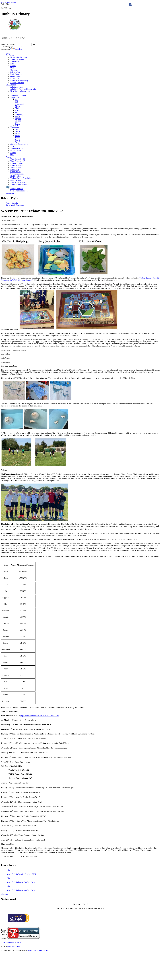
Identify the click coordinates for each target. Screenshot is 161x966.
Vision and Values (17, 59)
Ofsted (12, 68)
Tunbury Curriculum (18, 95)
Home (8, 53)
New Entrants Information (20, 91)
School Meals (15, 172)
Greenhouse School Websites (38, 950)
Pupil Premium (15, 74)
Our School (10, 55)
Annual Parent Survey (18, 184)
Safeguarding (15, 72)
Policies (13, 66)
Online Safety (15, 76)
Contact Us (10, 193)
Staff (12, 64)
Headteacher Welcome (18, 57)
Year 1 (17, 131)
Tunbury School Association (20, 178)
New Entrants (11, 85)
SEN (12, 146)
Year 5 (17, 140)
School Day (14, 170)
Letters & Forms (16, 165)
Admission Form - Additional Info (23, 89)
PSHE (17, 125)
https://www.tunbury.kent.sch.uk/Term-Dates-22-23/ (39, 716)
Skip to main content (8, 2)
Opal (12, 155)
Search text (5, 44)
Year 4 (17, 138)
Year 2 (17, 134)
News (8, 187)
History (18, 110)
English (18, 119)
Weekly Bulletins (16, 189)
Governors (14, 70)
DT (16, 123)
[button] (11, 8)
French (17, 117)
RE (16, 100)
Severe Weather (16, 180)
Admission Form (16, 87)
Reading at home (16, 163)
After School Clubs (17, 182)
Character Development (19, 144)
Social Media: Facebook (19, 191)
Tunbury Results (16, 148)
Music (17, 108)
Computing (19, 104)
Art (16, 102)
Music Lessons (15, 151)
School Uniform (16, 167)
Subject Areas (15, 97)
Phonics (13, 153)
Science (18, 121)
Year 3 (17, 136)
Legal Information (14, 946)
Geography (19, 114)
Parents (8, 157)
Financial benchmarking (19, 81)
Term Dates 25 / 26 (17, 159)
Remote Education (17, 83)
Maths (17, 106)
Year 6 (17, 142)
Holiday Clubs (15, 176)
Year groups (14, 127)
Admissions (14, 61)
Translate (18, 49)
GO (33, 44)
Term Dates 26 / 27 (17, 161)
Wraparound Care (17, 174)
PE (16, 112)
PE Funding (14, 78)
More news (5, 894)
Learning (9, 93)
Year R (17, 129)
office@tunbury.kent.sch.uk (11, 942)
